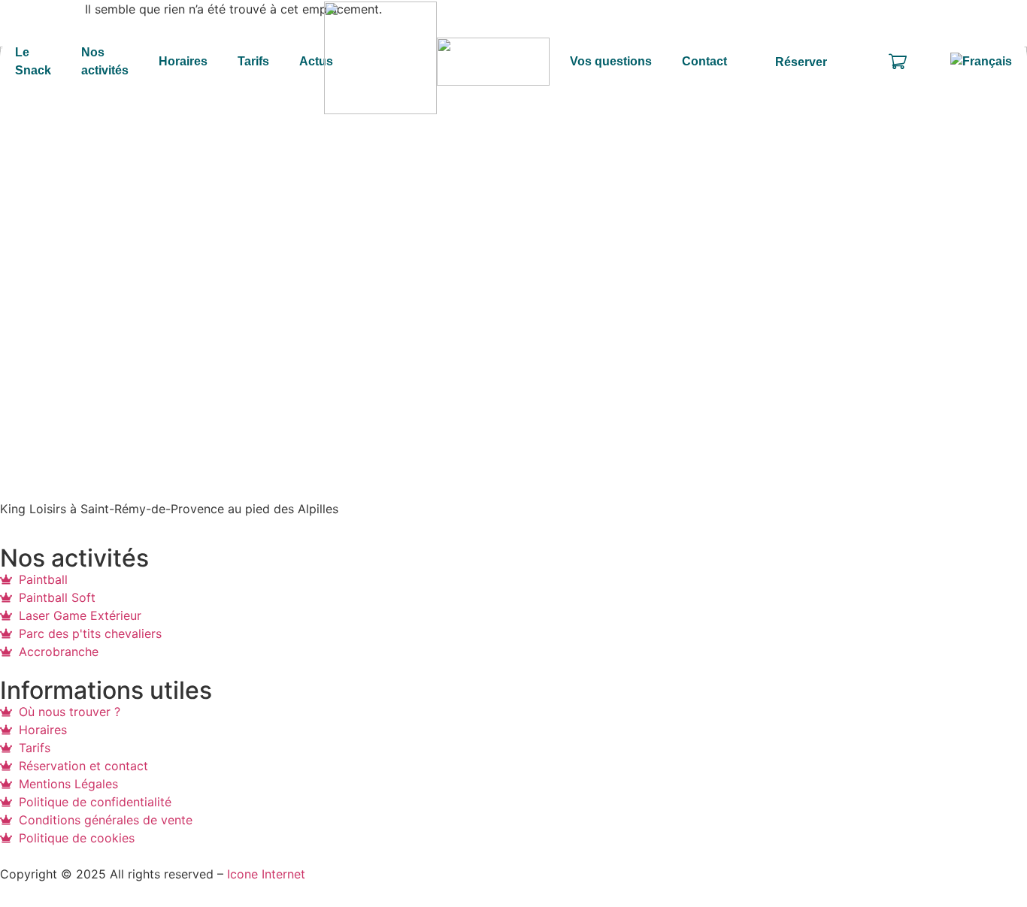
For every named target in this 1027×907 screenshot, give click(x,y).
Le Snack (33, 62)
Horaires (183, 61)
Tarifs (253, 61)
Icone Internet (266, 873)
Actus (316, 61)
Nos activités (105, 62)
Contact (704, 61)
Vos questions (611, 61)
